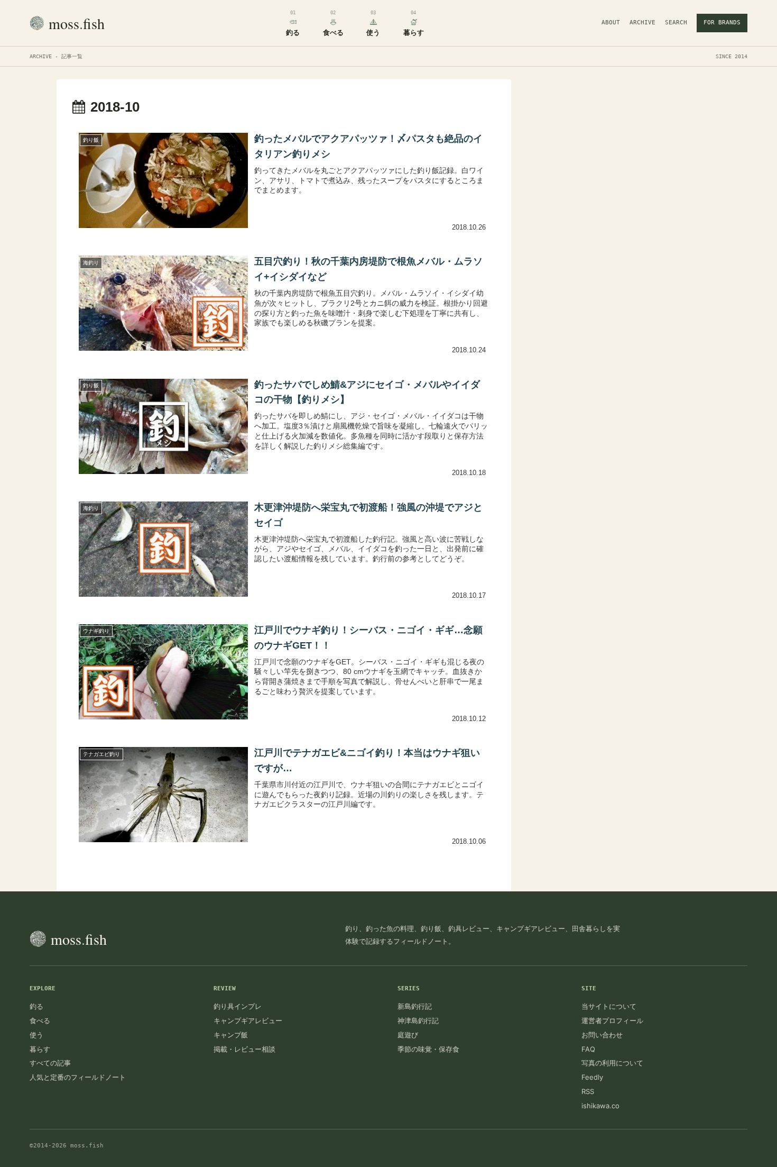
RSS (587, 1091)
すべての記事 (50, 1063)
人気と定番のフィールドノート (78, 1077)
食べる (40, 1020)
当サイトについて (608, 1006)
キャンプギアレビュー (248, 1020)
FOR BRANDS (722, 22)
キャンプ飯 (231, 1035)
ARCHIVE (642, 22)
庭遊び (407, 1035)
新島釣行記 (414, 1006)
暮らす (40, 1049)
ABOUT (611, 22)
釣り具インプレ (238, 1006)
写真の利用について (612, 1063)
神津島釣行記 (418, 1020)
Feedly (592, 1077)
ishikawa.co (600, 1105)
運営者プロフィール (612, 1020)
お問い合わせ (602, 1035)
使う (36, 1035)
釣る (36, 1006)
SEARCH (676, 22)
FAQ (588, 1049)
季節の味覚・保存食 (428, 1049)
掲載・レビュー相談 (244, 1049)
